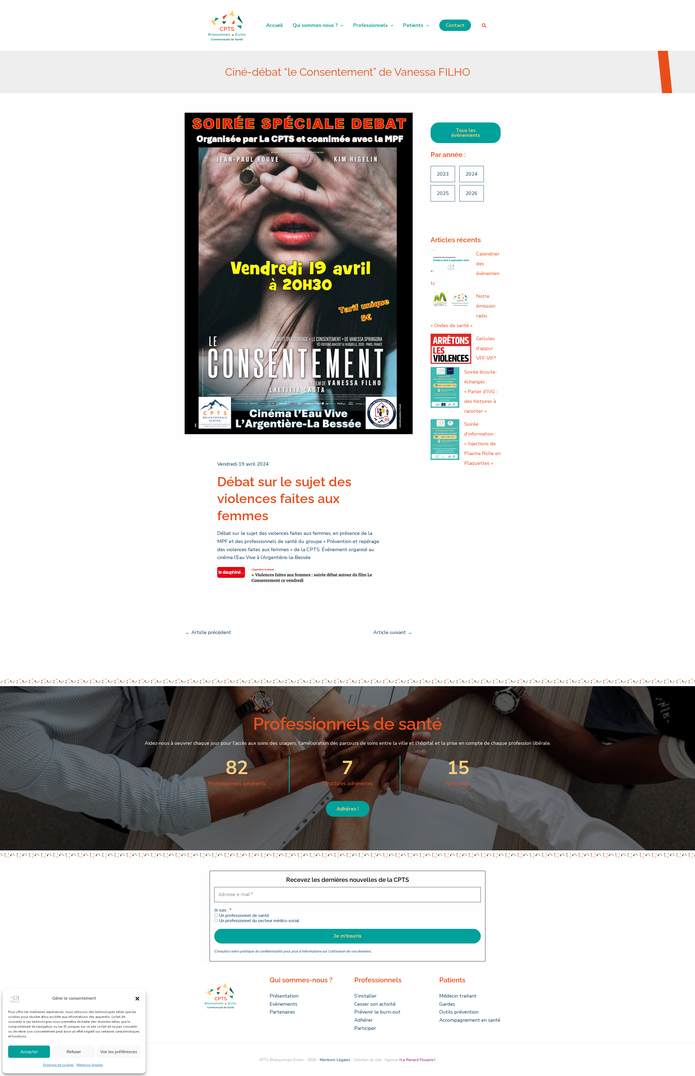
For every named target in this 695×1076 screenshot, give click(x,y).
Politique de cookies (58, 1065)
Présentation (284, 996)
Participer (365, 1028)
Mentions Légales (335, 1059)
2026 (472, 193)
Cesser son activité (375, 1004)
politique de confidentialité (261, 951)
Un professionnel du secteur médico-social (258, 920)
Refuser (74, 1052)
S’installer (365, 996)
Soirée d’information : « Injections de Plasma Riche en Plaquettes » (482, 443)
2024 (472, 174)
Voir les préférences (118, 1052)
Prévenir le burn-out (377, 1012)
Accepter (29, 1052)
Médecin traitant (457, 996)
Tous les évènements (465, 132)
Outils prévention (458, 1012)
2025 (443, 193)
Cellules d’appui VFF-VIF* (486, 348)
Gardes (447, 1004)
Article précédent (208, 632)
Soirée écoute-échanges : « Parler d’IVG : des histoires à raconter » (480, 391)
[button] (137, 998)
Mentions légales (90, 1065)
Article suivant (392, 632)
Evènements (283, 1004)
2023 (443, 174)
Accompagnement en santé (469, 1020)
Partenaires (282, 1012)
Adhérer (363, 1020)
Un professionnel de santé (243, 915)
